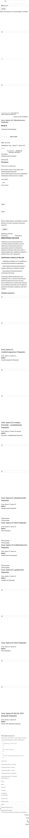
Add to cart (13, 136)
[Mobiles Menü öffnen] (1, 1)
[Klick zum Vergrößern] (2, 107)
